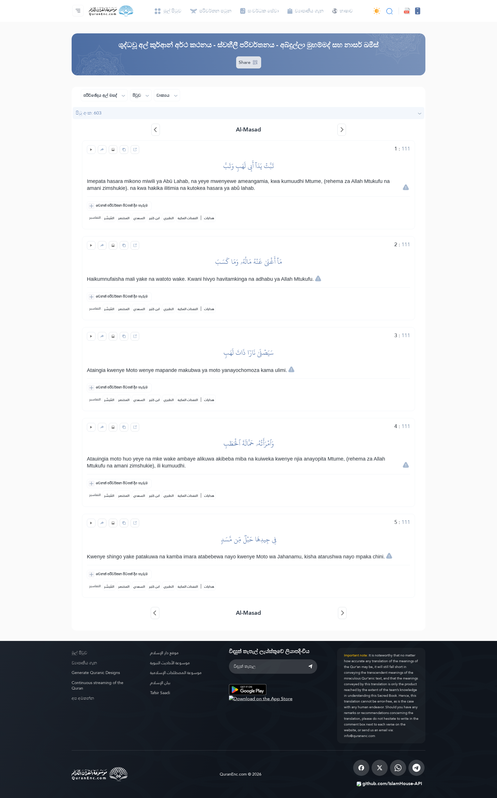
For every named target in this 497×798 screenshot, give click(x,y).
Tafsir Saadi (160, 692)
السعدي (139, 218)
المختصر (123, 218)
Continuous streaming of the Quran (97, 685)
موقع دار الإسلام (164, 652)
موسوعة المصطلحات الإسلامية (176, 672)
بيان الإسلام (160, 682)
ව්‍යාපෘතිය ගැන (84, 663)
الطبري (169, 218)
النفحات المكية (188, 218)
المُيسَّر (109, 218)
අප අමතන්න (83, 698)
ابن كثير (154, 218)
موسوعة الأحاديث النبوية (170, 663)
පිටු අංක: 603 (89, 113)
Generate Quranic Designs (96, 672)
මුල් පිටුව (79, 652)
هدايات (209, 218)
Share (245, 62)
